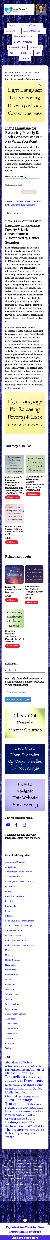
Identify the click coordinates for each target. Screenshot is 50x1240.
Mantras (9, 950)
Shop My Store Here (25, 1237)
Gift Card (9, 916)
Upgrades (9, 1043)
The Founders (11, 1028)
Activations (10, 867)
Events (8, 911)
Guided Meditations (14, 930)
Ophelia (8, 979)
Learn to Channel (23, 42)
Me (11, 53)
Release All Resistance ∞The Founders (13, 589)
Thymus (9, 1038)
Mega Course (11, 965)
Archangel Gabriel (13, 877)
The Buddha (10, 1019)
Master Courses (31, 31)
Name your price (15, 177)
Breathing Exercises (14, 896)
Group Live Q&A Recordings (18, 926)
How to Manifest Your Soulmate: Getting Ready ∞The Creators (34, 590)
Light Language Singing (16, 940)
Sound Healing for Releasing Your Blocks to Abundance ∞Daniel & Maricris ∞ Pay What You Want (35, 483)
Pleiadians (10, 984)
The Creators (11, 1024)
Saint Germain (12, 994)
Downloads (36, 201)
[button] (40, 85)
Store (15, 72)
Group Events (30, 25)
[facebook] (16, 825)
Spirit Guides (11, 1009)
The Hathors (11, 1033)
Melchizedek (11, 970)
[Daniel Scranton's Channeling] (25, 14)
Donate (33, 47)
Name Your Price (23, 36)
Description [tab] (12, 213)
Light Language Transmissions (20, 205)
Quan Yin (9, 989)
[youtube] (8, 825)
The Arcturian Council (15, 1014)
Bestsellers (24, 201)
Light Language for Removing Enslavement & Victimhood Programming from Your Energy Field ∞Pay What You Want (14, 485)
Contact (25, 58)
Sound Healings (12, 1004)
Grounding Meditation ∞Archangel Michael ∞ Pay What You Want (14, 636)
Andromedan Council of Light (19, 872)
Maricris (9, 955)
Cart (38, 53)
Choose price (12, 497)
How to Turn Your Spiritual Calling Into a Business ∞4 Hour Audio (14, 530)
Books (24, 53)
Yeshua (8, 1048)
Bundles (9, 901)
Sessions (10, 31)
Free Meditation (17, 47)
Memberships (11, 975)
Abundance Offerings (15, 862)
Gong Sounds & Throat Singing (19, 921)
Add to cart (28, 192)
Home (11, 25)
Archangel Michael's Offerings (19, 881)
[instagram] (25, 825)
